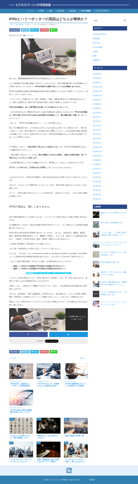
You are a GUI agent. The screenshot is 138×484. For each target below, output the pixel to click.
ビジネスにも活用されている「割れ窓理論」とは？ (113, 253)
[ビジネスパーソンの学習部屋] (69, 5)
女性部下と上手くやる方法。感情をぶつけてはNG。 (113, 273)
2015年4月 (97, 190)
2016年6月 (97, 173)
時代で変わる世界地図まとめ (111, 223)
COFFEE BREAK (102, 11)
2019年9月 (97, 100)
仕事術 (41, 11)
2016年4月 (97, 182)
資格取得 (72, 11)
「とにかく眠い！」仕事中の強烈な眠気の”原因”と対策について (113, 234)
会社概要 (92, 480)
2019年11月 (97, 91)
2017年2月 (97, 139)
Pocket (45, 30)
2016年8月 (97, 164)
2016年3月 (97, 186)
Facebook (15, 30)
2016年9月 (97, 160)
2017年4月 (97, 130)
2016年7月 (97, 169)
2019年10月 (97, 95)
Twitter (26, 30)
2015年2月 (97, 199)
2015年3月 (97, 195)
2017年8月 (97, 113)
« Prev (13, 358)
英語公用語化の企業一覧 (109, 262)
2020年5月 (97, 78)
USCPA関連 (86, 11)
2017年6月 (97, 121)
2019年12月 (97, 87)
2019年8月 (97, 104)
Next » (82, 358)
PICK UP (96, 43)
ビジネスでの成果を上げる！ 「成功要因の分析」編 (113, 293)
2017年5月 (97, 126)
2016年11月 (97, 151)
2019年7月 (97, 108)
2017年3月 (97, 134)
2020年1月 (97, 82)
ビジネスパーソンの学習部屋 (58, 480)
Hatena (35, 30)
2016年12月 (97, 147)
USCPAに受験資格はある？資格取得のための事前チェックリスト (113, 283)
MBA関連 (60, 11)
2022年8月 (97, 74)
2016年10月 (97, 156)
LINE (54, 30)
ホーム (31, 11)
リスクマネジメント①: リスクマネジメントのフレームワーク (113, 244)
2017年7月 (97, 117)
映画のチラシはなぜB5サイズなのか (113, 214)
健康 (50, 11)
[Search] (125, 21)
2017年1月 (97, 143)
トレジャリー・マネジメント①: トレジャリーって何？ (113, 303)
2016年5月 (97, 177)
